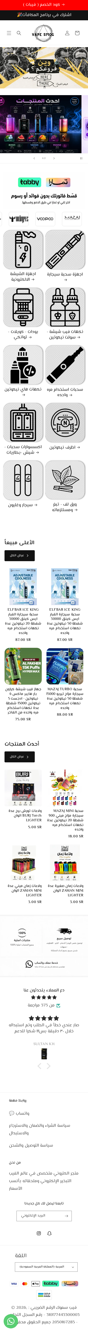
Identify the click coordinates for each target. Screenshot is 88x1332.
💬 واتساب (19, 1113)
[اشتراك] (67, 1216)
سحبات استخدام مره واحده (65, 392)
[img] (44, 997)
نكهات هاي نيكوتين (23, 390)
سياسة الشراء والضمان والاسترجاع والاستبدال (39, 1130)
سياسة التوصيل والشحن (31, 1145)
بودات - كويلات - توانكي (23, 334)
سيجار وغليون (20, 505)
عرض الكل (17, 555)
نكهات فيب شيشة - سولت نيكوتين (65, 334)
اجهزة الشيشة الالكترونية (23, 277)
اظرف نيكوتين (62, 448)
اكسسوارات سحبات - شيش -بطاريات (23, 450)
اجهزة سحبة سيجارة (65, 275)
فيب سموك (66, 1308)
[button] (9, 33)
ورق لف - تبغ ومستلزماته (64, 507)
